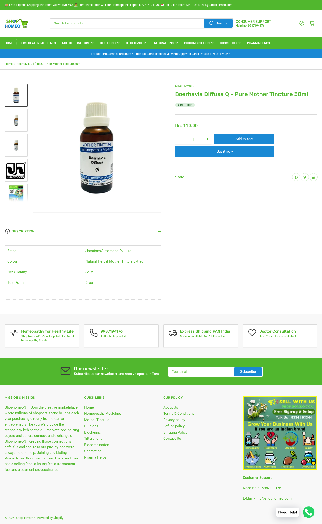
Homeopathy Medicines (38, 43)
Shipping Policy (175, 432)
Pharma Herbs (258, 43)
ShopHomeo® (25, 518)
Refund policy (174, 426)
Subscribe (248, 372)
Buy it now (225, 151)
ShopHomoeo (184, 86)
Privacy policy (174, 420)
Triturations (163, 43)
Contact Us (172, 438)
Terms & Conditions (178, 413)
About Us (170, 407)
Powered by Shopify (50, 518)
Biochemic (134, 43)
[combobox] (142, 23)
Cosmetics (228, 43)
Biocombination (197, 43)
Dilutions (108, 43)
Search (221, 23)
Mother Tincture (76, 43)
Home (9, 43)
